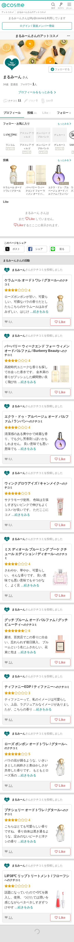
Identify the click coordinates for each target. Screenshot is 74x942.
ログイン (61, 5)
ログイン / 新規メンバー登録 (37, 25)
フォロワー (27, 84)
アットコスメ (7, 12)
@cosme (13, 5)
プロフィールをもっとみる (35, 92)
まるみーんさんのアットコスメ (31, 12)
